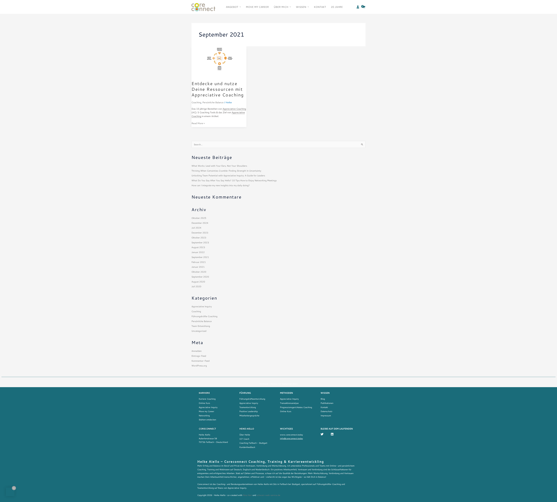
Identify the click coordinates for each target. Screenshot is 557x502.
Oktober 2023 (198, 237)
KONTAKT (320, 7)
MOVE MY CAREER (257, 7)
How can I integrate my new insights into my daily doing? (220, 185)
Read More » (198, 123)
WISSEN (301, 7)
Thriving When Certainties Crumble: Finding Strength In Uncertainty (226, 170)
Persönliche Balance (213, 102)
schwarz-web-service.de (268, 495)
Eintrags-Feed (198, 355)
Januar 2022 (198, 252)
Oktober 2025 (198, 217)
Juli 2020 (196, 286)
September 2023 (200, 242)
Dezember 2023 (199, 232)
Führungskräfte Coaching (204, 316)
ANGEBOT (232, 7)
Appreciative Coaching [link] (234, 108)
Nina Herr (247, 495)
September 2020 (200, 276)
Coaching (196, 102)
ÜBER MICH (281, 7)
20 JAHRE (337, 7)
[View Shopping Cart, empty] (364, 6)
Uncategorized (198, 330)
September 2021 (200, 257)
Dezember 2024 (199, 222)
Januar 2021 (198, 266)
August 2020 (198, 281)
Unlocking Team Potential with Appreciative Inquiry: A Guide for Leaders (228, 175)
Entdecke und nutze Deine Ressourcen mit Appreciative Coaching (217, 89)
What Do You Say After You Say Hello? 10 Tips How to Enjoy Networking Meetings (234, 180)
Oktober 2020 (198, 271)
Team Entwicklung (200, 326)
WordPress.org (199, 365)
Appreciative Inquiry (201, 306)
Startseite (264, 384)
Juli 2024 (196, 227)
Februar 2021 (198, 262)
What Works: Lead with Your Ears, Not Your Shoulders (219, 165)
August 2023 (198, 247)
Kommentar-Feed (200, 360)
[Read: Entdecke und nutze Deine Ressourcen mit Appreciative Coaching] (218, 61)
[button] (357, 7)
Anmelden (196, 350)
